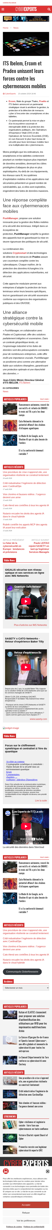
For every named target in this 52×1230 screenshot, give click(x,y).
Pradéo (42, 101)
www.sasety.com (38, 719)
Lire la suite (41, 800)
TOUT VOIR (44, 399)
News (5, 391)
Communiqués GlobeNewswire (22, 971)
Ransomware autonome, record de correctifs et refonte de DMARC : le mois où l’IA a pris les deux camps (34, 410)
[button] (47, 1171)
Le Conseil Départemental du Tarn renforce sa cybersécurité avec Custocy (34, 1061)
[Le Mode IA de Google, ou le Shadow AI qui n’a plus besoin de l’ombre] (10, 440)
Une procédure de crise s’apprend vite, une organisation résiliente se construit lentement (34, 1081)
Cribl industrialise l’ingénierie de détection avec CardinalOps (33, 1092)
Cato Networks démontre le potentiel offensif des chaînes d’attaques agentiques (32, 425)
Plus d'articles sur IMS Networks (30, 625)
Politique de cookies (14, 1227)
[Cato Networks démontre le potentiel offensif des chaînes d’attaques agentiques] (10, 425)
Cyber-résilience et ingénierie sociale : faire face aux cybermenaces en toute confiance (33, 1125)
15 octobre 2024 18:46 (27, 94)
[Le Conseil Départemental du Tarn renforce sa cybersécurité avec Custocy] (10, 1060)
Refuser (26, 1213)
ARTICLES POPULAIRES (15, 399)
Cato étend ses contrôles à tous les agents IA (26, 505)
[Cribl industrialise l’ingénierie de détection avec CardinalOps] (10, 1094)
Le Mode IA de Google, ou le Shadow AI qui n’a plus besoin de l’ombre (33, 439)
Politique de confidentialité (34, 1227)
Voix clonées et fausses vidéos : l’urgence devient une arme (33, 1104)
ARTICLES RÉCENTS (13, 1072)
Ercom (12, 101)
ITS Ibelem (24, 382)
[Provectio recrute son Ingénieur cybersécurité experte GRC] (10, 1149)
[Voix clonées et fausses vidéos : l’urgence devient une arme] (10, 1105)
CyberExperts (10, 94)
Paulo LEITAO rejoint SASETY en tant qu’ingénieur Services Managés (39, 547)
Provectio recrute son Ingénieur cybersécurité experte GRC (33, 1148)
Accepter (26, 1205)
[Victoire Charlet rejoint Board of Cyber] (10, 1138)
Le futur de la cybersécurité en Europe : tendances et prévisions (13, 547)
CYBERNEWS (10, 1116)
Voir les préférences (26, 1220)
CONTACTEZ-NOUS (9, 3)
